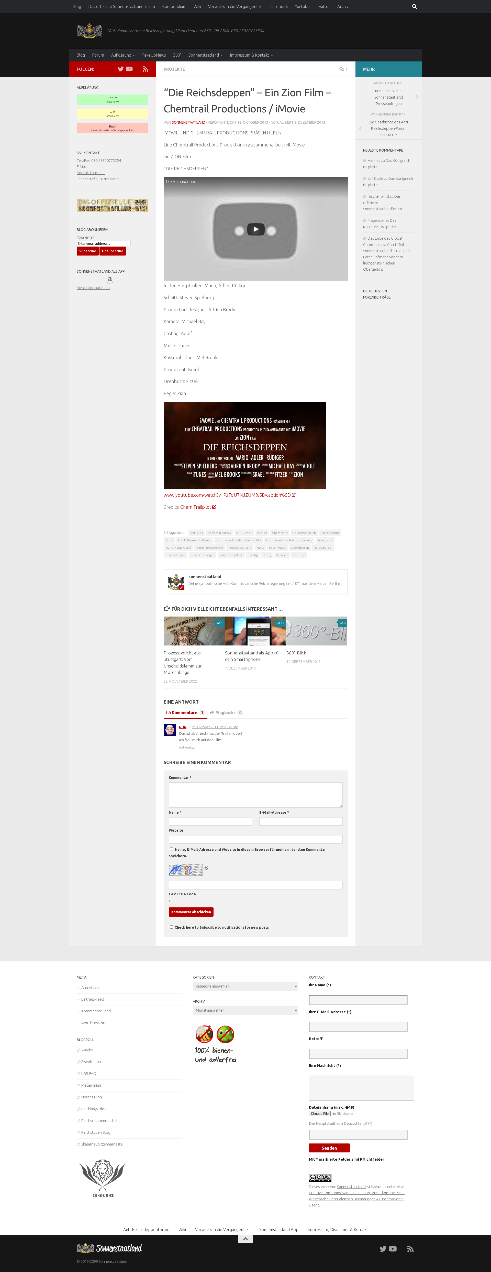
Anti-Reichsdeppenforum (146, 1229)
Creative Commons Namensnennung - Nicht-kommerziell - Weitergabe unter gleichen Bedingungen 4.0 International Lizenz (357, 1199)
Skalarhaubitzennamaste (102, 1144)
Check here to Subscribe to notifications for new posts (221, 927)
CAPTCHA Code (182, 894)
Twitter (323, 6)
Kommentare (187, 712)
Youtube (302, 6)
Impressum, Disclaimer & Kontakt (338, 1229)
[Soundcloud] (137, 69)
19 (282, 622)
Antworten (187, 747)
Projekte (174, 69)
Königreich (325, 540)
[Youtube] (129, 69)
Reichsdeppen (175, 555)
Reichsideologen (203, 555)
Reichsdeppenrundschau (101, 1120)
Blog (77, 6)
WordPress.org (93, 1023)
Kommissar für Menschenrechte (238, 540)
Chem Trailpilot (195, 507)
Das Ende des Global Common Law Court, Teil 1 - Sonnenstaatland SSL (386, 244)
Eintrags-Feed (92, 999)
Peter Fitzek (277, 547)
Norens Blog (91, 1097)
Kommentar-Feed (96, 1011)
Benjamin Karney (219, 532)
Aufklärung (121, 55)
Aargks (87, 1050)
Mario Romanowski (209, 547)
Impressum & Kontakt (249, 55)
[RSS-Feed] (145, 69)
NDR (182, 727)
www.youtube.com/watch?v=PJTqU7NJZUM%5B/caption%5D (227, 494)
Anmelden (90, 987)
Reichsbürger (323, 547)
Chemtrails (279, 532)
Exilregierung (330, 532)
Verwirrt (282, 555)
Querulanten (300, 547)
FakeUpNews (154, 55)
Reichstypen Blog (95, 1132)
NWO (260, 547)
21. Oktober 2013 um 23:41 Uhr (215, 727)
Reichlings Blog (93, 1109)
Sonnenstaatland (203, 55)
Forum (98, 55)
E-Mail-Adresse (274, 812)
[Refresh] (206, 867)
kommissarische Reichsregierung (289, 540)
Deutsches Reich (304, 532)
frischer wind (378, 196)
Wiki (197, 6)
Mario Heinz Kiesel (178, 547)
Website (176, 830)
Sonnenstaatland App (278, 1229)
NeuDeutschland (240, 547)
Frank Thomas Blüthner (194, 540)
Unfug (267, 555)
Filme (169, 540)
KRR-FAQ (88, 1073)
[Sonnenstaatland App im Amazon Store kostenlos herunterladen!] (113, 281)
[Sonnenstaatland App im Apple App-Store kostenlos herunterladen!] (84, 281)
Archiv (343, 6)
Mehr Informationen (93, 287)
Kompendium (174, 6)
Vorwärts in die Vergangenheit (235, 6)
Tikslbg (253, 555)
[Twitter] (121, 69)
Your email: (86, 237)
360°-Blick (296, 652)
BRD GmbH (244, 532)
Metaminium (91, 1085)
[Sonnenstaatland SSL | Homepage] (89, 30)
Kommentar (180, 778)
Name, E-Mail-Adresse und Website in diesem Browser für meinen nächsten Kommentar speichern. (247, 852)
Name (175, 812)
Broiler (262, 532)
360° (177, 55)
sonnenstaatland (188, 122)
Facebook (279, 6)
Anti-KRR (196, 532)
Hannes (374, 160)
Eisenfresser (91, 1061)
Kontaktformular (91, 173)
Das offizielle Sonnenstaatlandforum (121, 6)
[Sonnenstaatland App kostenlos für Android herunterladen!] (99, 281)
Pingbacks (228, 712)
